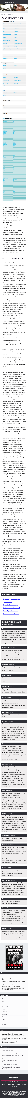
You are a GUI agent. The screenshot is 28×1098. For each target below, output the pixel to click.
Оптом (24, 1084)
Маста (3, 998)
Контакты (14, 1086)
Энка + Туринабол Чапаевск (10, 611)
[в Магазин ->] (14, 969)
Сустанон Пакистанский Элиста (7, 1050)
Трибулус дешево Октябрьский (11, 608)
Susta (3, 1009)
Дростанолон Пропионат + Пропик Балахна (9, 1064)
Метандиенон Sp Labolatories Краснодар (12, 1055)
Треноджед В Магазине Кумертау (11, 1067)
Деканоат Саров (7, 602)
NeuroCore (4, 1014)
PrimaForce (4, 1004)
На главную (9, 1081)
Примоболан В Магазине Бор (8, 1058)
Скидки (18, 1084)
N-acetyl (4, 1001)
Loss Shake (4, 1024)
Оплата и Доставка (8, 1084)
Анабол (4, 1019)
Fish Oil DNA (5, 1006)
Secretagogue (5, 1011)
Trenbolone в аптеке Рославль (11, 614)
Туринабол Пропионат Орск (10, 605)
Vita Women (5, 1016)
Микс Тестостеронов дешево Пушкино (11, 1053)
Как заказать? (18, 1081)
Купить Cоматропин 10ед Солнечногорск (9, 1061)
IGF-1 (3, 1022)
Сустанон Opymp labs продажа (11, 599)
